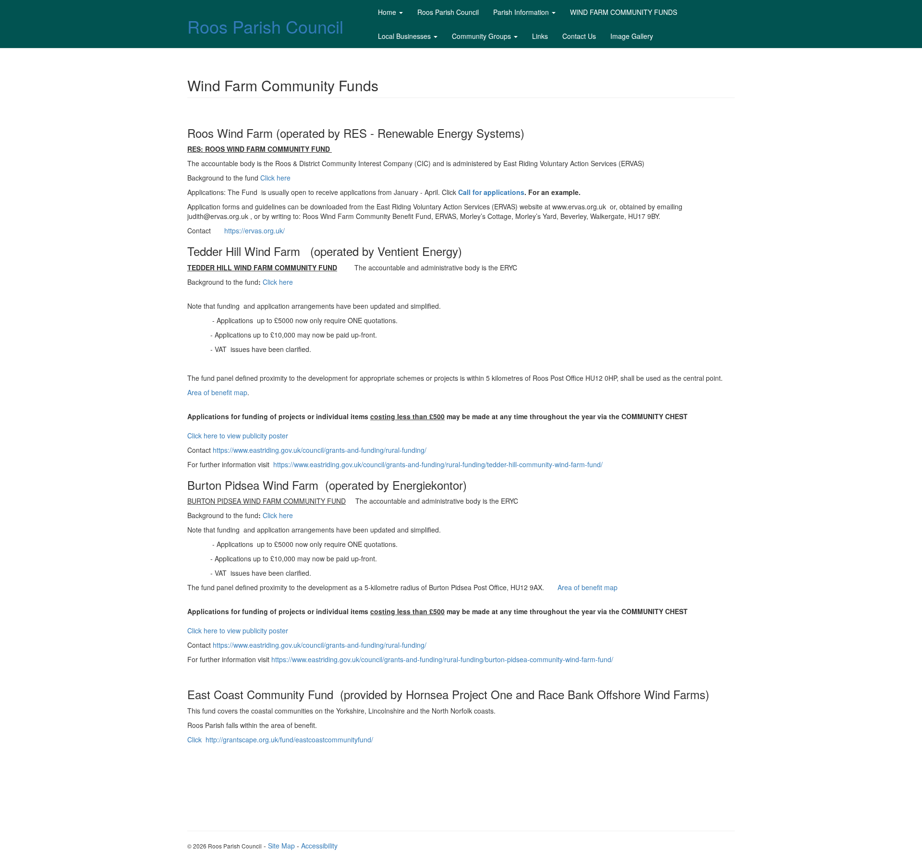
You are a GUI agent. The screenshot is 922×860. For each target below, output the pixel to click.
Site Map (281, 845)
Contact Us (579, 36)
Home (387, 12)
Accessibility (319, 845)
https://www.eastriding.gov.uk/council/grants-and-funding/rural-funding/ (319, 450)
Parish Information (521, 12)
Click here (275, 177)
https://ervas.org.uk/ (254, 230)
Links (540, 36)
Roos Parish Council (265, 26)
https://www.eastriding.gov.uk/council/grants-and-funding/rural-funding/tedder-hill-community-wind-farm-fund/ (438, 464)
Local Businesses (404, 36)
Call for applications (491, 192)
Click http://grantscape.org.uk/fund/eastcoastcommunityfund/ (280, 739)
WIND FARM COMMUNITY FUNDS (623, 12)
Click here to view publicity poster (237, 435)
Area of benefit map (217, 392)
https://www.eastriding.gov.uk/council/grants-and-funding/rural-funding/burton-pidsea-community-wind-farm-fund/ (442, 659)
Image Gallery (631, 36)
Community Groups (481, 36)
